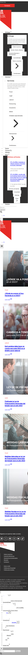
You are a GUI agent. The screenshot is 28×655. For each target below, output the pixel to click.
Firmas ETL (8, 150)
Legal (6, 398)
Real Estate (6, 630)
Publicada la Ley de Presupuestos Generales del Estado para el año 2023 (15, 403)
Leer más (8, 299)
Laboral (7, 343)
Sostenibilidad (7, 602)
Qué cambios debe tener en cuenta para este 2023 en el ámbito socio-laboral (15, 348)
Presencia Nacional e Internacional (12, 600)
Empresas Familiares (8, 625)
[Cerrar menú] (0, 592)
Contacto (7, 5)
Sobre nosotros (8, 554)
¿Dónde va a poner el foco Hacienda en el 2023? (14, 294)
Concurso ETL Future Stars (10, 610)
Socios (7, 148)
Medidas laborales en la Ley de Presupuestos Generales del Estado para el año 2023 (15, 458)
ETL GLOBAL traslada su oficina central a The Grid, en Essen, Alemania (17, 163)
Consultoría (6, 620)
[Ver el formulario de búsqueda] (1, 219)
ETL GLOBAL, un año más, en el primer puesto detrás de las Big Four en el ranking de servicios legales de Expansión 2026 (18, 177)
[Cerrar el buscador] (1, 648)
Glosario (6, 560)
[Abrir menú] (2, 246)
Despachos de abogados (11, 558)
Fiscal (6, 290)
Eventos (7, 204)
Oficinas (7, 152)
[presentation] (15, 269)
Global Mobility (7, 635)
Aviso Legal (7, 566)
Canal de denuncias (9, 556)
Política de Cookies (9, 570)
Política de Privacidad (9, 568)
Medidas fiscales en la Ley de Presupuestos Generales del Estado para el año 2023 (15, 513)
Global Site (3, 2)
